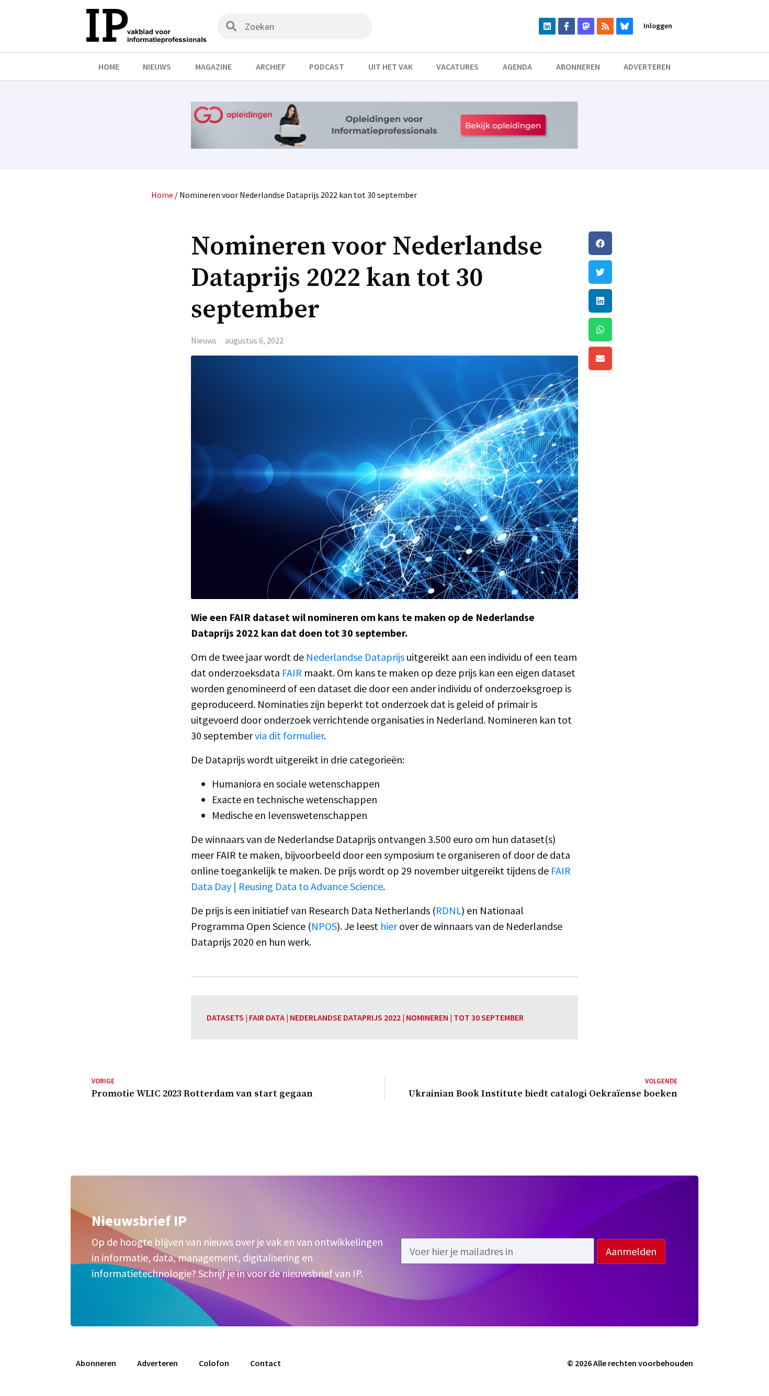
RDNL (448, 910)
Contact (265, 1363)
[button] (633, 243)
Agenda (517, 66)
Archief (271, 66)
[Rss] (605, 26)
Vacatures (457, 66)
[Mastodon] (586, 26)
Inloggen (657, 25)
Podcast (326, 66)
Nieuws (157, 66)
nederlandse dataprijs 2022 (345, 1017)
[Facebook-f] (566, 26)
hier (388, 926)
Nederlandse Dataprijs (355, 656)
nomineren (427, 1017)
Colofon (214, 1363)
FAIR (292, 672)
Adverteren (647, 66)
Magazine (213, 66)
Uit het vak (390, 66)
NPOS (324, 926)
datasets (225, 1017)
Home (108, 66)
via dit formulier (289, 735)
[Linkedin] (547, 26)
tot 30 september (489, 1017)
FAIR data (267, 1017)
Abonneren (578, 66)
